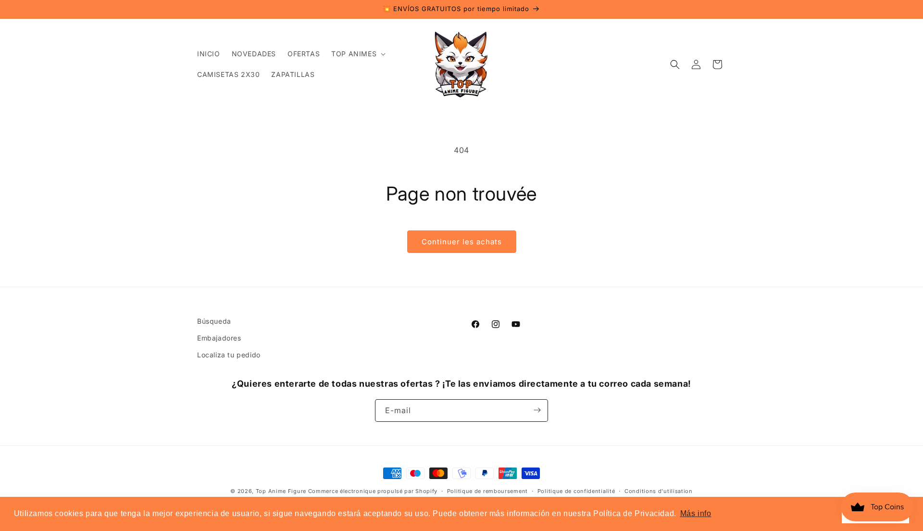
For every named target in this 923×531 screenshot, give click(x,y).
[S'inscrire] (537, 410)
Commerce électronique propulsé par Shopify (372, 491)
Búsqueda (214, 321)
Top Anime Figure (281, 491)
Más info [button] (695, 513)
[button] (357, 54)
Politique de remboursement (487, 491)
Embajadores (219, 338)
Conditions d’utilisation (658, 491)
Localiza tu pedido (229, 355)
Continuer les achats (462, 241)
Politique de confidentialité (576, 491)
